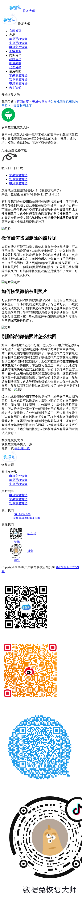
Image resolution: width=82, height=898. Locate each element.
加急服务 (15, 51)
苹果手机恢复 (18, 39)
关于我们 (15, 87)
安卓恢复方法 (18, 79)
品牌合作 (15, 59)
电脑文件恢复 (18, 47)
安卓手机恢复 (18, 43)
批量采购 (15, 63)
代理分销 (15, 67)
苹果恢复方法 (18, 75)
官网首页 (15, 31)
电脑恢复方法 (18, 83)
